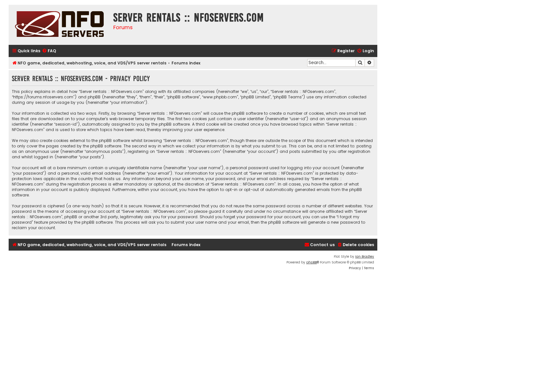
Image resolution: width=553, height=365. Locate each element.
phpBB (311, 262)
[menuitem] (49, 51)
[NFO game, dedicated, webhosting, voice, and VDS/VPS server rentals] (59, 24)
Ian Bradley (364, 256)
